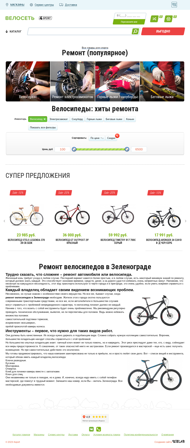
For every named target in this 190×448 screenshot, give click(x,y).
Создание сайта (163, 442)
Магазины (39, 434)
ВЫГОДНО (163, 31)
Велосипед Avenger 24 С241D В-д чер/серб (164, 241)
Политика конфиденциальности (141, 434)
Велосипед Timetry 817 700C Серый (118, 241)
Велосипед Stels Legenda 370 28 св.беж (26, 241)
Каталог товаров (21, 434)
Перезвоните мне (129, 21)
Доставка (73, 434)
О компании (167, 434)
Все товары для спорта (95, 47)
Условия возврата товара (106, 434)
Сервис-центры (56, 434)
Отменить (27, 81)
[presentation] (4, 221)
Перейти (71, 81)
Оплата (86, 434)
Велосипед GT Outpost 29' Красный (72, 241)
